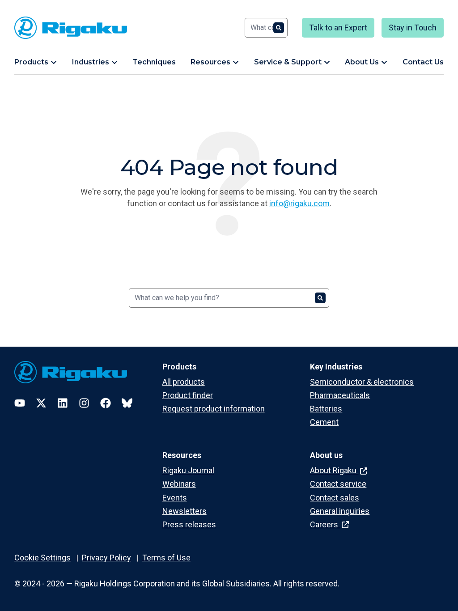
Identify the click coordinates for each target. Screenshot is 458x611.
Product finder (187, 395)
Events (174, 497)
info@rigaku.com (299, 203)
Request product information (213, 408)
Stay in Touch (413, 27)
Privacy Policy (106, 557)
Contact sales (334, 497)
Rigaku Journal (188, 470)
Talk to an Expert (338, 27)
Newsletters (184, 511)
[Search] (278, 27)
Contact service (338, 483)
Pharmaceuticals (340, 395)
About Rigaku (334, 470)
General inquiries (339, 511)
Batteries (326, 408)
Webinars (179, 483)
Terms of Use (166, 557)
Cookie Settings (42, 557)
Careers (325, 524)
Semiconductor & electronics (362, 381)
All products (183, 381)
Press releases (189, 524)
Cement (324, 422)
